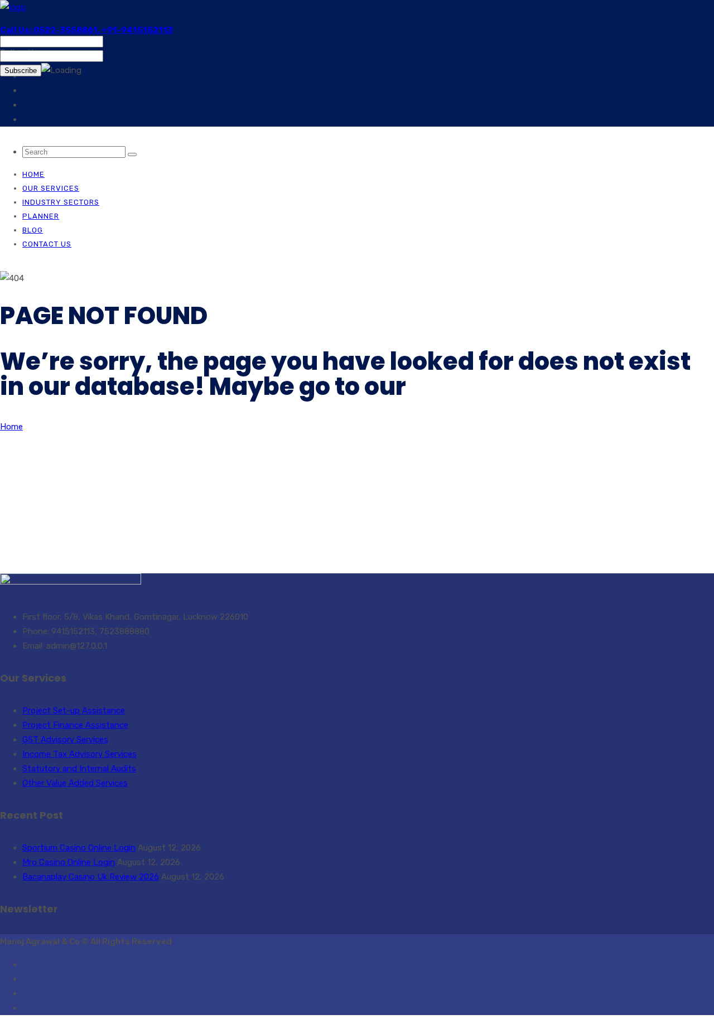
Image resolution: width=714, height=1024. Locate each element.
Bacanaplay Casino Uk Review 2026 (90, 877)
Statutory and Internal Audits (79, 769)
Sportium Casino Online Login (79, 848)
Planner (40, 216)
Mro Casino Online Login (68, 862)
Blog (32, 230)
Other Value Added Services (75, 783)
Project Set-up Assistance (73, 711)
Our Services (50, 188)
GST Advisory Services (65, 740)
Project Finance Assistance (75, 725)
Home (33, 174)
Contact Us (46, 244)
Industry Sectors (60, 202)
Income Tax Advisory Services (79, 754)
